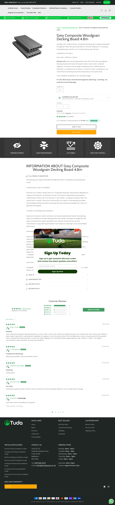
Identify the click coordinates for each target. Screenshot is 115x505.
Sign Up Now (57, 271)
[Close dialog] (78, 231)
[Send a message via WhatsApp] (111, 501)
